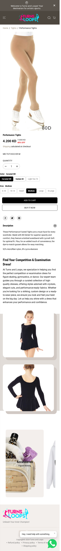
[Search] (49, 17)
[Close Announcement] (54, 5)
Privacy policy (29, 543)
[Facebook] (5, 218)
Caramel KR (6, 179)
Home (5, 28)
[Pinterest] (19, 218)
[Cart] (54, 17)
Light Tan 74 (33, 179)
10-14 (12, 191)
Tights (13, 28)
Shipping (6, 146)
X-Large (51, 191)
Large (41, 191)
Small (21, 191)
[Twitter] (12, 218)
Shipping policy (29, 546)
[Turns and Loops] (29, 17)
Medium (31, 191)
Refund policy (14, 543)
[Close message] (54, 533)
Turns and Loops (36, 540)
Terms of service (45, 543)
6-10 (4, 191)
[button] (4, 18)
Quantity (7, 161)
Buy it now (29, 208)
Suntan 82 (20, 179)
